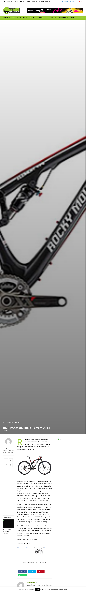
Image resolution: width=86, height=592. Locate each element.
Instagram (73, 1)
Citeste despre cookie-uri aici (59, 590)
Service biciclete (32, 1)
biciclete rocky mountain (41, 562)
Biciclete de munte (8, 422)
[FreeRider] (11, 10)
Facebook (66, 1)
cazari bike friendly (19, 1)
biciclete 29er (26, 561)
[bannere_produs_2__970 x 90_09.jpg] (55, 10)
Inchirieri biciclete (44, 1)
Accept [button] (37, 589)
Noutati (17, 422)
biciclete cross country (35, 561)
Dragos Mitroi (8, 447)
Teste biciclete (7, 1)
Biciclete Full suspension (28, 562)
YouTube (81, 1)
